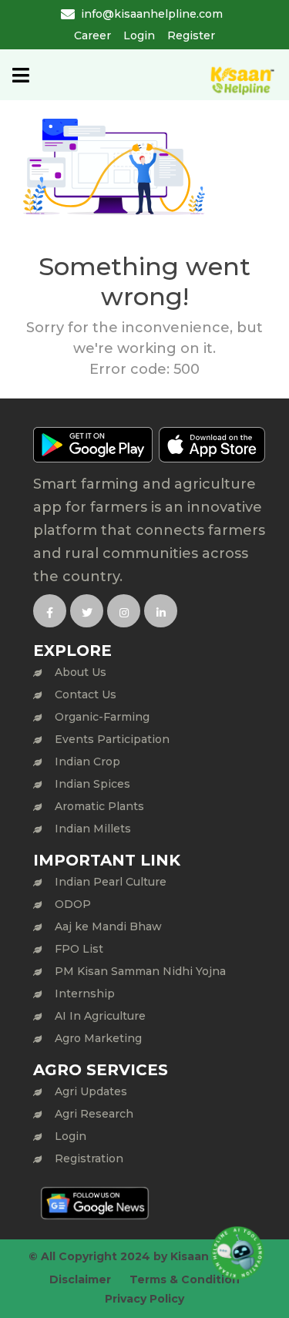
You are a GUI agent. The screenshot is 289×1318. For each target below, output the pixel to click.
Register (191, 35)
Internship (85, 993)
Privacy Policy (144, 1299)
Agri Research (94, 1114)
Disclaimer (80, 1279)
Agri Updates (91, 1091)
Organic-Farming (102, 717)
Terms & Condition (184, 1279)
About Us (80, 672)
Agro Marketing (98, 1038)
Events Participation (112, 739)
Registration (89, 1158)
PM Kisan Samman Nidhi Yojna (140, 971)
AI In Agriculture (100, 1016)
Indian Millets (93, 829)
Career (92, 35)
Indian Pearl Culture (110, 882)
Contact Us (85, 694)
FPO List (79, 949)
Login (139, 35)
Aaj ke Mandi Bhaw (108, 926)
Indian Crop (87, 761)
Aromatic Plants (99, 806)
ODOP (73, 904)
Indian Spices (92, 784)
